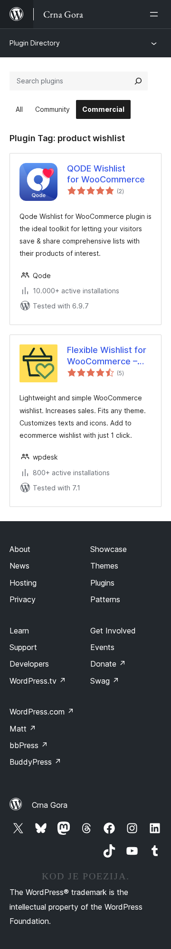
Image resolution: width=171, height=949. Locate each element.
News (19, 565)
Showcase (108, 549)
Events (102, 647)
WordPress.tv (38, 681)
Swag (104, 681)
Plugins (102, 582)
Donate (108, 664)
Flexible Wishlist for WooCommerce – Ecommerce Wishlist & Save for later (108, 356)
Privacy (23, 599)
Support (23, 647)
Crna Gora (49, 805)
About (20, 549)
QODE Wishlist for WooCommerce (106, 173)
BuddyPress (35, 762)
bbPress (29, 745)
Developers (29, 664)
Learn (19, 630)
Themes (104, 565)
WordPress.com (42, 711)
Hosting (23, 582)
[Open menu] (156, 14)
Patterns (105, 599)
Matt (23, 728)
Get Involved (113, 630)
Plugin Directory (35, 43)
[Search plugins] (138, 81)
